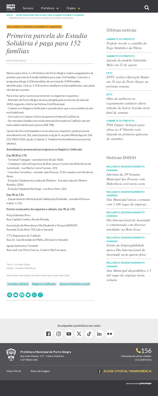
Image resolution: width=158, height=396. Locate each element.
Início (9, 15)
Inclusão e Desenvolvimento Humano (34, 26)
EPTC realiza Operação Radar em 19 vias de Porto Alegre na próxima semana (128, 81)
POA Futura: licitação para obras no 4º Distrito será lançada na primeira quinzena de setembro (127, 131)
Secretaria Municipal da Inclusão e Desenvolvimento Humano (50, 15)
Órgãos (71, 8)
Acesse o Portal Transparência (128, 371)
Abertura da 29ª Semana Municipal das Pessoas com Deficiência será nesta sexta (126, 179)
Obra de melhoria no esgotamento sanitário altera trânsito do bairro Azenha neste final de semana (128, 105)
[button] (146, 7)
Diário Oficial (13, 370)
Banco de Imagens (40, 370)
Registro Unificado (44, 284)
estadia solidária (17, 284)
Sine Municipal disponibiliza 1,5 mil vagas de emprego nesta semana (128, 275)
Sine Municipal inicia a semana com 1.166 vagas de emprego (128, 201)
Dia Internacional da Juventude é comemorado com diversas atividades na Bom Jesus (128, 224)
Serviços (28, 8)
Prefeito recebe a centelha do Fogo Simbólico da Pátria (126, 45)
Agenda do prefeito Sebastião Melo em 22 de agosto (126, 62)
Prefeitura (48, 8)
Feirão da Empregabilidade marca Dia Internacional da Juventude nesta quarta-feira (126, 250)
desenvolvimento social (75, 284)
